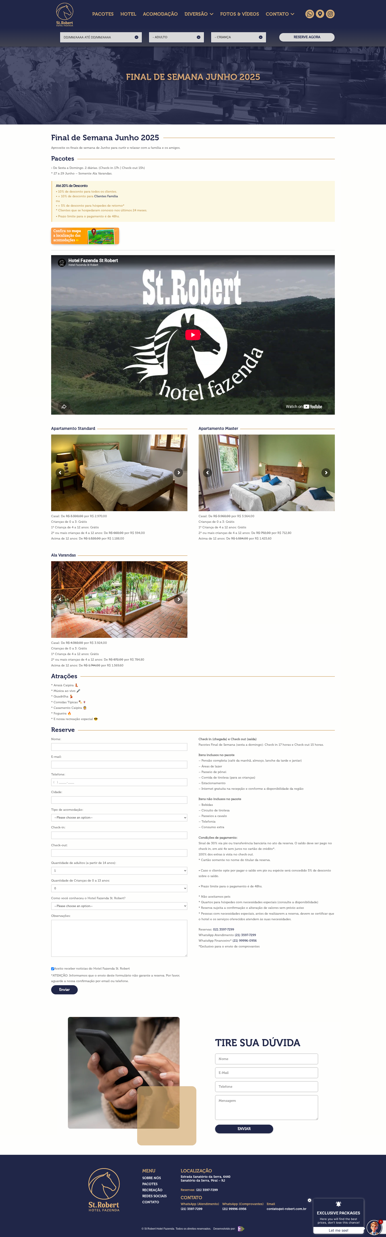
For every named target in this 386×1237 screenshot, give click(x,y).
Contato (150, 1202)
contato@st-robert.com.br (286, 1209)
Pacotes (149, 1184)
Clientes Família (106, 196)
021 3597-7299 (223, 929)
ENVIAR (244, 1129)
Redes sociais (154, 1196)
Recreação (152, 1190)
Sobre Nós (151, 1178)
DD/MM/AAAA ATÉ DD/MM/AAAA (87, 37)
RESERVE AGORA (307, 37)
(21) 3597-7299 (245, 935)
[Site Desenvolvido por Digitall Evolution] (240, 1229)
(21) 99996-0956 (245, 941)
